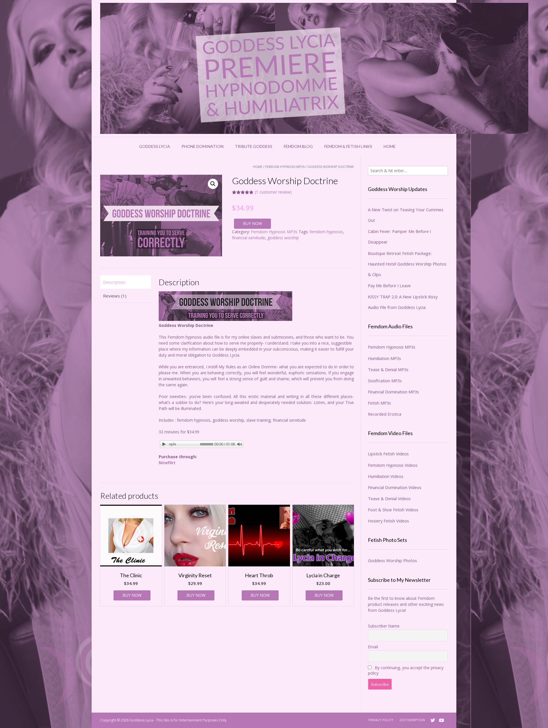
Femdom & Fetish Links (348, 146)
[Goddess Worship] (314, 68)
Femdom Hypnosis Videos (393, 465)
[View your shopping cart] (408, 146)
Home (390, 146)
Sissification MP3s (385, 380)
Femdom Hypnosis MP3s (285, 166)
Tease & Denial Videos (389, 498)
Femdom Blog (298, 146)
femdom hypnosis (326, 231)
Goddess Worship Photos (392, 560)
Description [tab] (114, 282)
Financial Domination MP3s (393, 392)
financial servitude (248, 237)
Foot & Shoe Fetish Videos (393, 509)
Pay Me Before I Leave (389, 285)
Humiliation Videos (385, 476)
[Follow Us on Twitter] (432, 720)
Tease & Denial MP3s (388, 369)
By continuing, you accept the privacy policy (406, 670)
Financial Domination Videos (394, 487)
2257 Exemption (412, 720)
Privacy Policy (380, 720)
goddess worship (283, 237)
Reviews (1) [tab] (114, 296)
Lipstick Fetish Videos (388, 453)
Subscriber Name (384, 626)
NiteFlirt (167, 462)
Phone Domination (202, 146)
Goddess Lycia (154, 146)
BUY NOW (252, 223)
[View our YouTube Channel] (441, 720)
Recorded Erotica (384, 414)
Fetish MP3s (379, 403)
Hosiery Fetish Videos (388, 521)
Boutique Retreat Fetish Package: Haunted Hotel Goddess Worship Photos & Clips (407, 263)
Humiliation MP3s (384, 358)
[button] (213, 184)
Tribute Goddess (253, 146)
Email (373, 646)
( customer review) (273, 192)
